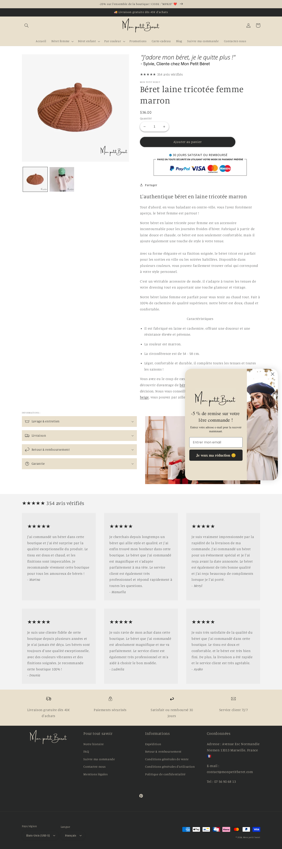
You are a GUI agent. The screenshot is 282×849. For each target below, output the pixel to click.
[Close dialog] (272, 374)
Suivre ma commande (99, 759)
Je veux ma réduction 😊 (216, 455)
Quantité (146, 118)
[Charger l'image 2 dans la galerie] (62, 179)
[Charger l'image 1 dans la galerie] (35, 179)
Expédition (153, 744)
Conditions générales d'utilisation (170, 766)
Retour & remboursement (163, 751)
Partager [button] (151, 185)
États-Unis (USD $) (38, 835)
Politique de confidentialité (165, 774)
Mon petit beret (251, 837)
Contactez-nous (94, 766)
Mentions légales (95, 774)
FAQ (86, 751)
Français (70, 835)
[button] (26, 25)
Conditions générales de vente (166, 759)
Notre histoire (93, 744)
